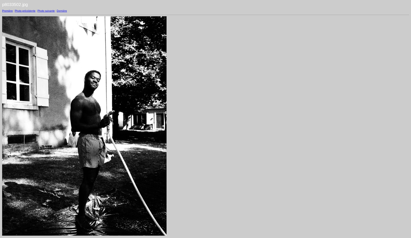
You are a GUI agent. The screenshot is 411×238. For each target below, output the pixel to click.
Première (7, 10)
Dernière (62, 10)
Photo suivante (46, 10)
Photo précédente (25, 10)
